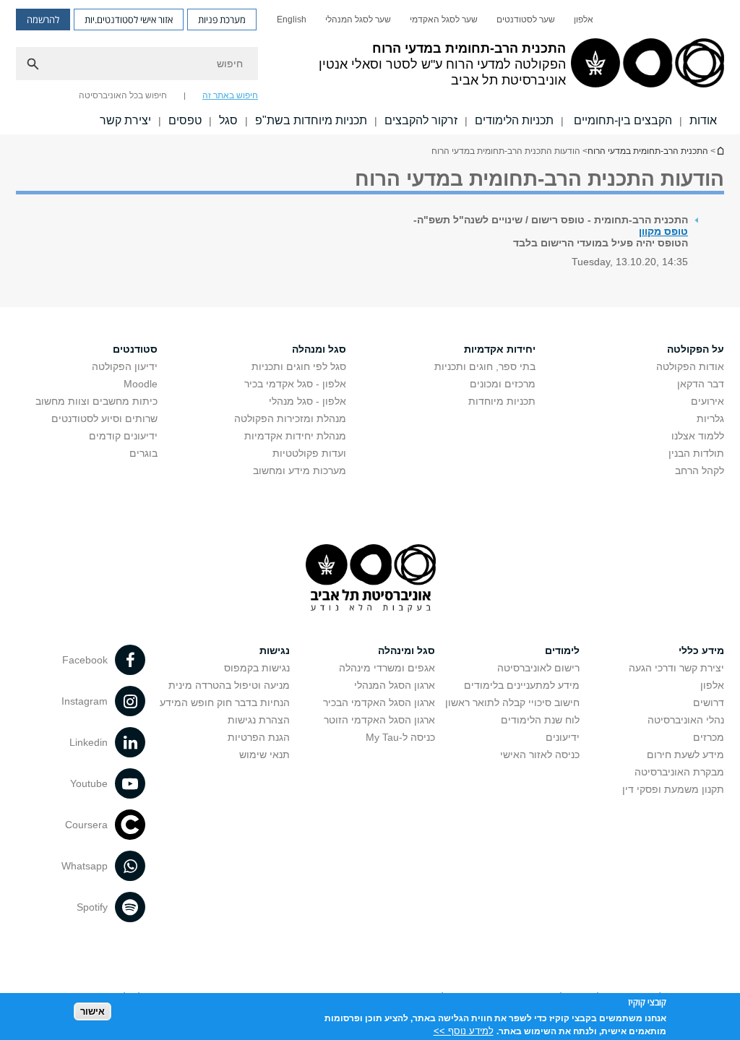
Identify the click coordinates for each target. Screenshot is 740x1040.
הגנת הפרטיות (259, 737)
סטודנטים (135, 349)
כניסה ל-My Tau (400, 737)
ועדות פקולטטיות (309, 453)
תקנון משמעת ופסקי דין (673, 789)
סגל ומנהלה (319, 349)
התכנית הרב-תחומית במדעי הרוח (720, 151)
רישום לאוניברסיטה (538, 668)
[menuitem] (583, 19)
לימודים (562, 650)
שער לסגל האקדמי (444, 19)
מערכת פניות (222, 19)
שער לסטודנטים (525, 19)
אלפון (583, 19)
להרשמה (43, 19)
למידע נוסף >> (464, 1031)
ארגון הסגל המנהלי (394, 685)
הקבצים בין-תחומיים (621, 120)
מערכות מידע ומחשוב (299, 470)
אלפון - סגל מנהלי (307, 401)
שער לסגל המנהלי (358, 19)
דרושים (708, 702)
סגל (228, 120)
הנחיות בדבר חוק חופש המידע (225, 702)
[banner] (370, 67)
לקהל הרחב (699, 470)
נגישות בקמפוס (257, 668)
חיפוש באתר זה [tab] (230, 95)
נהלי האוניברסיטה (686, 720)
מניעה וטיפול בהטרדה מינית (229, 685)
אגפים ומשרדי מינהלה (387, 668)
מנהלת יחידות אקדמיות (295, 436)
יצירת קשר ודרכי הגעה (676, 668)
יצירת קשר (125, 120)
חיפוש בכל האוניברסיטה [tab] (123, 95)
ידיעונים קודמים (123, 436)
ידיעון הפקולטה (125, 366)
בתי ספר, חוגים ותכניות (484, 366)
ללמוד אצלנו (697, 436)
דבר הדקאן (700, 384)
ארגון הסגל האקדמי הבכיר (379, 702)
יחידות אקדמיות (499, 349)
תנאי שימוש (264, 754)
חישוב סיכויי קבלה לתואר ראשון (512, 702)
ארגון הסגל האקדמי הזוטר (379, 720)
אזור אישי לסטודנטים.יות (129, 19)
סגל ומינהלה (406, 650)
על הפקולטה (695, 349)
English (291, 19)
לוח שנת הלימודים (540, 720)
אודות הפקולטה (690, 366)
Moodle (141, 384)
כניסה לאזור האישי (540, 754)
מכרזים (708, 737)
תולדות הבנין (696, 453)
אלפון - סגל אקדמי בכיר (295, 384)
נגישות (274, 650)
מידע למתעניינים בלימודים (522, 685)
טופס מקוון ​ (663, 231)
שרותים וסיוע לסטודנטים (104, 418)
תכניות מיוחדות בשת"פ (311, 120)
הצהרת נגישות (259, 720)
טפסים (185, 120)
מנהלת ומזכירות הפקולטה (290, 418)
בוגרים (143, 453)
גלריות (710, 418)
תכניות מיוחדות (501, 401)
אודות (703, 120)
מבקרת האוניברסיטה (679, 772)
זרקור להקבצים (420, 120)
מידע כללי (701, 650)
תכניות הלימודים (514, 120)
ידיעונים (563, 737)
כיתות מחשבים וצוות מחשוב (96, 401)
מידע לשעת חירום (685, 754)
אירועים (707, 401)
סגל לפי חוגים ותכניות (298, 366)
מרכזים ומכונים (502, 384)
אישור (92, 1011)
